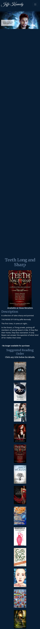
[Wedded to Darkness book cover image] (20, 392)
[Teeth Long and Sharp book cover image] (20, 454)
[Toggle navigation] (35, 4)
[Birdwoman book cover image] (20, 474)
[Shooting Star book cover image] (20, 412)
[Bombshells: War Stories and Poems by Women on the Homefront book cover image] (20, 536)
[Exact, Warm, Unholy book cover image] (20, 433)
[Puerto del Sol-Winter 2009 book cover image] (20, 598)
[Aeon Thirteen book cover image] (20, 516)
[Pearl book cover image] (20, 578)
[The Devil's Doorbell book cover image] (20, 495)
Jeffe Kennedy (12, 4)
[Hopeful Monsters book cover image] (20, 371)
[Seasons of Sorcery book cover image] (20, 619)
